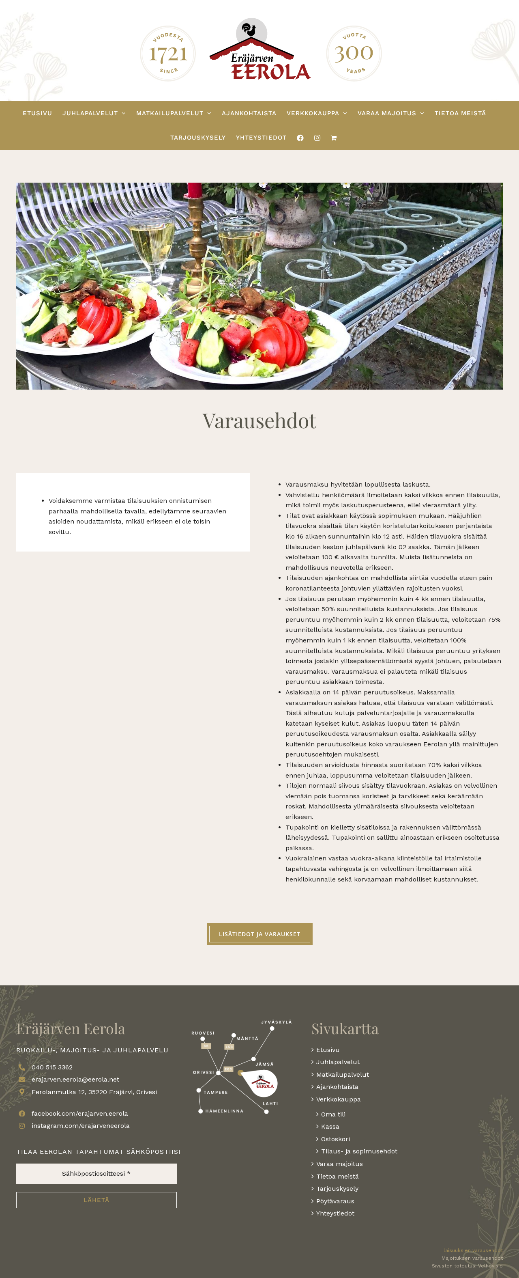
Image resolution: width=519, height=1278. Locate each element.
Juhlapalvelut (338, 1062)
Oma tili (333, 1114)
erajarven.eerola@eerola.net (75, 1079)
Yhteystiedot (335, 1213)
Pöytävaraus (335, 1201)
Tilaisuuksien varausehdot (471, 1250)
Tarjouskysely (337, 1188)
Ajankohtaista (337, 1087)
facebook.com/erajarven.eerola (80, 1113)
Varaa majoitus (339, 1164)
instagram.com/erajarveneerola (81, 1125)
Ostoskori (335, 1139)
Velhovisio (490, 1266)
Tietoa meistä (337, 1176)
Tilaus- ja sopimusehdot (359, 1151)
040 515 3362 (52, 1067)
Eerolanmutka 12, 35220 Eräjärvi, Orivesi (94, 1092)
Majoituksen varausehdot (472, 1258)
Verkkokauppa (338, 1099)
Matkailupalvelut (342, 1074)
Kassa (330, 1126)
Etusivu (328, 1050)
